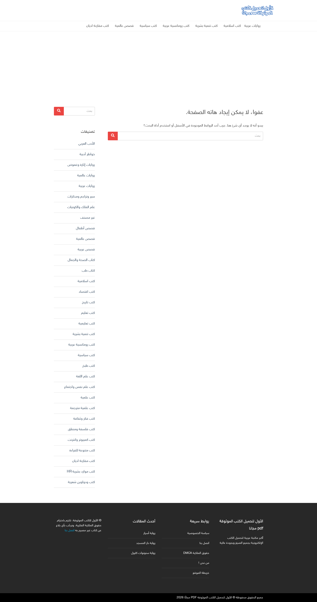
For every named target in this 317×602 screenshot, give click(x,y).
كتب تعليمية (86, 324)
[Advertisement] (158, 61)
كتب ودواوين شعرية (81, 482)
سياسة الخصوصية (198, 533)
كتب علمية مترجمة (82, 408)
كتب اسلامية (232, 26)
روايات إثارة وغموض (81, 165)
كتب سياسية (148, 26)
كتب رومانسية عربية (176, 26)
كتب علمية (88, 398)
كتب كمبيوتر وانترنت (81, 440)
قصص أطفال (85, 228)
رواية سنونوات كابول (143, 553)
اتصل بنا (204, 543)
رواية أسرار (149, 533)
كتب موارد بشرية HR (81, 472)
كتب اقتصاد (87, 292)
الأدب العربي (86, 144)
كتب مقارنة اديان (97, 26)
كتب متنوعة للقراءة (82, 451)
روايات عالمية (86, 176)
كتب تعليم (88, 313)
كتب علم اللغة (85, 376)
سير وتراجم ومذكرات (81, 197)
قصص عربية (86, 250)
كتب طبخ (88, 366)
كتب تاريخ (88, 302)
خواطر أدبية (87, 154)
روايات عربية (252, 26)
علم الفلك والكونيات (81, 207)
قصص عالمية (124, 26)
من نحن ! (203, 563)
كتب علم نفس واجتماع (79, 387)
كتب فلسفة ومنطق (81, 429)
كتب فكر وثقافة (84, 419)
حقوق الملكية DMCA (196, 553)
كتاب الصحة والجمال (81, 260)
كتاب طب (88, 271)
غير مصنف (87, 218)
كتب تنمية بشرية (206, 26)
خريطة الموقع (201, 573)
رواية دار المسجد (145, 543)
